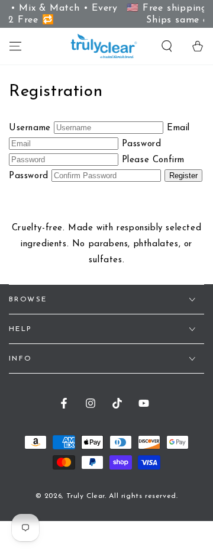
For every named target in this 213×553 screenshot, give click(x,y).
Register (183, 175)
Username (30, 128)
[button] (166, 46)
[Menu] (15, 46)
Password (142, 144)
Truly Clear (85, 496)
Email (178, 128)
